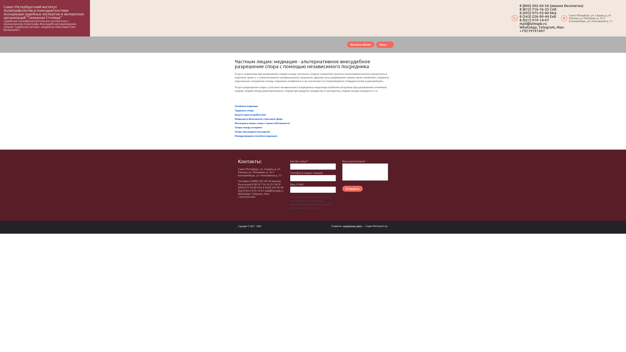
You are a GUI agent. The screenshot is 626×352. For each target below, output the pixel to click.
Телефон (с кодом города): (307, 172)
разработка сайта (352, 226)
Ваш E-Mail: (298, 184)
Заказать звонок (360, 44)
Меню (383, 44)
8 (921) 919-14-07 (534, 20)
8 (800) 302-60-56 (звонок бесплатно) (551, 6)
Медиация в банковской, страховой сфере (259, 119)
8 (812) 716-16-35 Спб (538, 9)
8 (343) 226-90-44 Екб (538, 16)
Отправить (352, 188)
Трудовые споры (244, 110)
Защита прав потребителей (250, 114)
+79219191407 (532, 31)
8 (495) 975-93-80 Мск (538, 13)
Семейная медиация (246, 106)
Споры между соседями (248, 127)
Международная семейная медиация (256, 136)
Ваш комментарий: (355, 161)
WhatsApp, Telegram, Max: (542, 27)
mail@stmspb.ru (533, 24)
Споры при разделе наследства (252, 131)
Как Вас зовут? (300, 161)
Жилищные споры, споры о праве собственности (262, 123)
